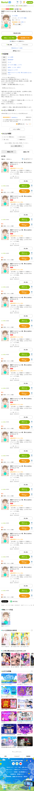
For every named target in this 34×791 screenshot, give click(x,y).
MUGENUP (10, 59)
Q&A (20, 767)
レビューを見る (16, 129)
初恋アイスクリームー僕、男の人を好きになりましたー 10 (21, 467)
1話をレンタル (9, 38)
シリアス (19, 65)
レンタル (14, 67)
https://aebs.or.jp (11, 788)
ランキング (16, 756)
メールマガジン (25, 769)
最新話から (9, 159)
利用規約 (15, 772)
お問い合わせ (24, 767)
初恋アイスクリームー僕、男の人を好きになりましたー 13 (21, 568)
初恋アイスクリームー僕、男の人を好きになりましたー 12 (21, 534)
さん (14, 117)
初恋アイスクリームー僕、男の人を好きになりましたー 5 (21, 298)
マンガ (9, 62)
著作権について (20, 774)
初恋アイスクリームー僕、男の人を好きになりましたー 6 (21, 332)
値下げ (19, 67)
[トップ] (4, 2)
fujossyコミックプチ (13, 70)
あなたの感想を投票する (16, 146)
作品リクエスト (9, 769)
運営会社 (25, 776)
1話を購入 (25, 38)
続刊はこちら (16, 51)
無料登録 (31, 2)
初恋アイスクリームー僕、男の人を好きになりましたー (19, 73)
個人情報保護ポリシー (23, 772)
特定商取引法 (13, 774)
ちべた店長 (14, 15)
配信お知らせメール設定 (17, 48)
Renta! (2, 605)
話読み (9, 67)
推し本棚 (10, 44)
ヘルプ (16, 767)
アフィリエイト (9, 772)
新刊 (6, 756)
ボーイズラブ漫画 (22, 18)
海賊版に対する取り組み (17, 776)
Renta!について (10, 767)
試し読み (26, 181)
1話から (3, 159)
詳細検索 (28, 756)
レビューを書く (18, 24)
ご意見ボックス (17, 769)
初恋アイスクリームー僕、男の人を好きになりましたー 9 (21, 433)
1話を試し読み (17, 33)
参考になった (21, 124)
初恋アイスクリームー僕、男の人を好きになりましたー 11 (21, 500)
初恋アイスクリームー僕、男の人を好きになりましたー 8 (21, 399)
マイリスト (25, 44)
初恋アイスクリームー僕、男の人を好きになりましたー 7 (21, 365)
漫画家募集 (9, 776)
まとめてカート (28, 159)
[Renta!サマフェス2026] (9, 2)
